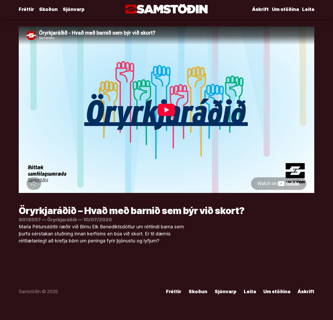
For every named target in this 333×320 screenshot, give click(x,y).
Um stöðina (285, 9)
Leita (308, 9)
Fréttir (26, 9)
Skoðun (48, 9)
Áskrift (260, 9)
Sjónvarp (74, 9)
